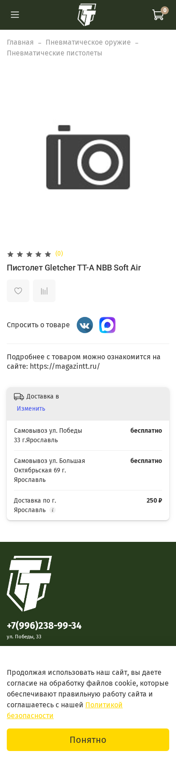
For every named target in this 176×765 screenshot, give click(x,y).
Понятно (88, 739)
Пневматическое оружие (88, 42)
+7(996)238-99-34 (44, 626)
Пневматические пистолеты (54, 53)
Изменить (31, 408)
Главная (20, 42)
